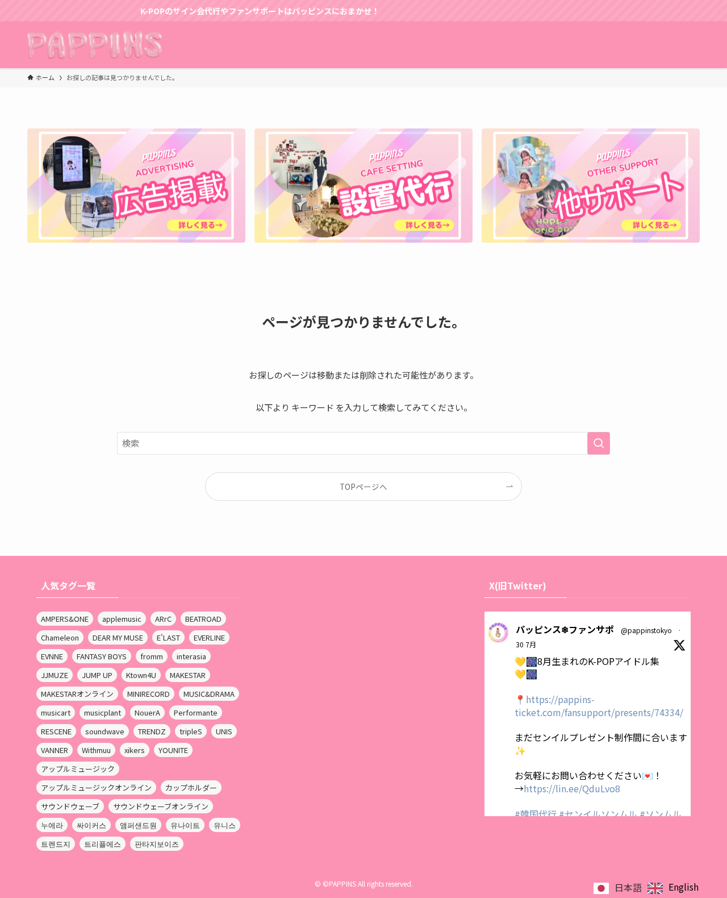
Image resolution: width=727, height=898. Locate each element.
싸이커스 (91, 825)
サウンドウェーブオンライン (160, 806)
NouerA (147, 712)
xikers (134, 750)
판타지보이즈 (157, 843)
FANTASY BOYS (102, 656)
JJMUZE (54, 675)
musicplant (102, 712)
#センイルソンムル (598, 814)
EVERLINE (209, 637)
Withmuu (96, 750)
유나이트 (185, 825)
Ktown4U (141, 675)
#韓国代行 (536, 814)
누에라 (52, 825)
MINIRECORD (148, 693)
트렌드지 (55, 843)
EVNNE (52, 656)
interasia (191, 656)
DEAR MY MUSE (118, 637)
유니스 (225, 825)
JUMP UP (97, 675)
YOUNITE (173, 750)
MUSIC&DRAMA (209, 693)
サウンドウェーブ (70, 806)
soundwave (104, 731)
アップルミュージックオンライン (96, 787)
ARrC (163, 618)
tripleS (190, 731)
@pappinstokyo (646, 630)
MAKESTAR (188, 675)
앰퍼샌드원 (138, 825)
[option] (673, 888)
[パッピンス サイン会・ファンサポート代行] (94, 45)
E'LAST (168, 637)
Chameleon (60, 637)
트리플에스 (102, 843)
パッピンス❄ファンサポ (565, 629)
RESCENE (56, 731)
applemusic (121, 618)
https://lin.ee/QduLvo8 (572, 788)
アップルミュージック (78, 768)
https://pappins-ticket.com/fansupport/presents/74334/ (599, 705)
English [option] (683, 886)
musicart (55, 712)
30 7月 (526, 644)
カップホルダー (191, 787)
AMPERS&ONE (65, 618)
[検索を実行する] (598, 443)
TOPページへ (363, 486)
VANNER (54, 750)
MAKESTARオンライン (77, 693)
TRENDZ (152, 731)
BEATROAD (203, 618)
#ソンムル (661, 814)
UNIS (224, 731)
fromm (151, 656)
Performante (196, 712)
